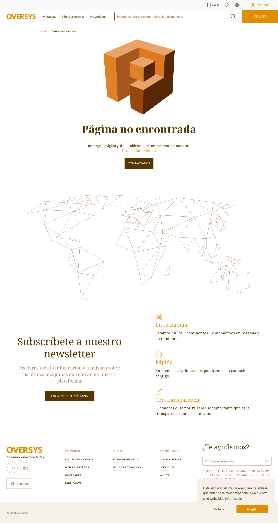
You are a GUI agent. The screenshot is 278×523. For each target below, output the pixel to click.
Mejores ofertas (77, 467)
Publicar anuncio (126, 459)
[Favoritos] (227, 5)
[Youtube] (12, 467)
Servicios (167, 467)
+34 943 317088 (224, 471)
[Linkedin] (25, 467)
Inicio (44, 30)
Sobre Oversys (170, 459)
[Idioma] (237, 5)
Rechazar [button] (219, 509)
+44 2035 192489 (219, 475)
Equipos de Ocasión (79, 459)
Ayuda (164, 475)
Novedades (98, 16)
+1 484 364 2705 (258, 471)
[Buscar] (233, 16)
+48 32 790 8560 (260, 475)
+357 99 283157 (224, 479)
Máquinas (49, 16)
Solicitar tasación (127, 467)
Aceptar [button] (252, 509)
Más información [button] (230, 498)
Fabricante (73, 483)
